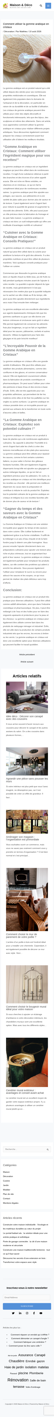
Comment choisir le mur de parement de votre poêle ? (21, 935)
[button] (41, 6)
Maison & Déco (21, 5)
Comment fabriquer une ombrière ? (30, 1342)
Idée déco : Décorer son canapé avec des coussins (24, 717)
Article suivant (27, 662)
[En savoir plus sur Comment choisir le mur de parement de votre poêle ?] (27, 899)
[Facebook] (34, 1313)
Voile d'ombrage (33, 1387)
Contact (6, 1198)
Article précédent (27, 654)
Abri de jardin (12, 1355)
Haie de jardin (14, 1367)
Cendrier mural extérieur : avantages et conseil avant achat (25, 1091)
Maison (6, 1172)
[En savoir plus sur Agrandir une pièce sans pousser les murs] (27, 761)
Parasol (13, 1373)
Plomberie (36, 1373)
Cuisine (6, 1181)
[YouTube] (41, 1313)
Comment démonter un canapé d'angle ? (30, 1338)
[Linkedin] (20, 1313)
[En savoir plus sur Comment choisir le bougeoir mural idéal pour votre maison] (27, 984)
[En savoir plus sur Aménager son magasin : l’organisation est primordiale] (27, 821)
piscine (23, 1373)
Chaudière (16, 1361)
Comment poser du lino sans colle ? (25, 1346)
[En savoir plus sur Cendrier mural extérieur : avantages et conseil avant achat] (27, 1062)
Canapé (39, 1355)
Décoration (9, 31)
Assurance (25, 1355)
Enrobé (31, 1361)
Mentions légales (10, 1203)
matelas (43, 1367)
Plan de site (8, 1194)
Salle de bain (38, 1380)
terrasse (18, 1386)
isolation (31, 1367)
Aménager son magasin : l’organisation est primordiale (22, 838)
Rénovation (18, 1379)
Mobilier (6, 1190)
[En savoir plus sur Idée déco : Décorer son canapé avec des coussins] (27, 697)
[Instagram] (27, 1313)
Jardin (6, 1185)
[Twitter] (13, 1313)
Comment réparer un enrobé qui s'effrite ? (30, 1335)
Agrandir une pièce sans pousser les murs (27, 780)
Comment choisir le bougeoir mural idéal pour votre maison (26, 1008)
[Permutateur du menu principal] (48, 6)
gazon (41, 1361)
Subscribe (27, 1306)
